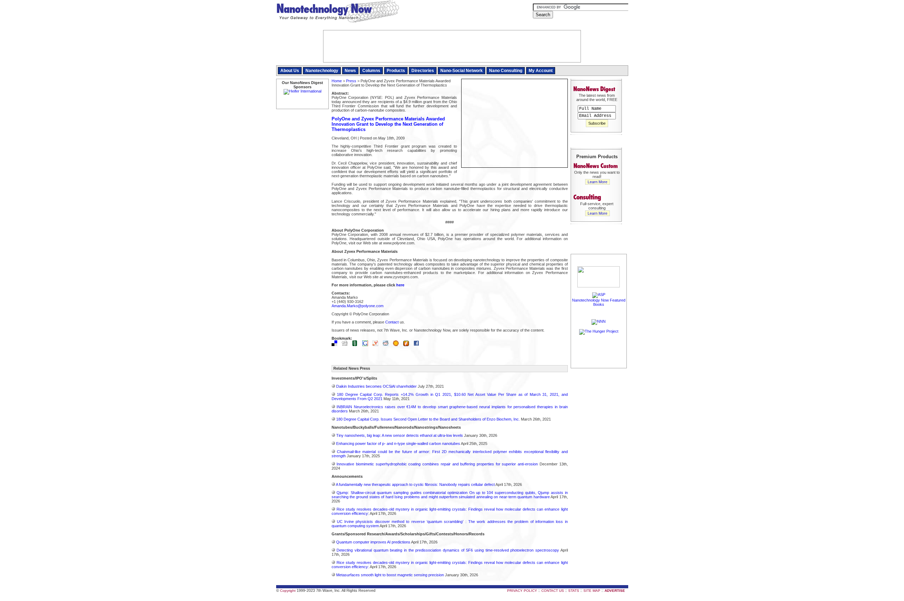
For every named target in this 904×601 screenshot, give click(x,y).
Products (396, 70)
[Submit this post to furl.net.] (407, 345)
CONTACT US (552, 591)
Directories (422, 70)
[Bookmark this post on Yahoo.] (377, 345)
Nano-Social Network (461, 70)
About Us (289, 70)
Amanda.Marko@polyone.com (357, 306)
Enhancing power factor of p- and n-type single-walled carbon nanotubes (398, 443)
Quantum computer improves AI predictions (373, 542)
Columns (371, 70)
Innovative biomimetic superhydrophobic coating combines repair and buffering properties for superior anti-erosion (437, 464)
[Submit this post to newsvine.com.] (356, 345)
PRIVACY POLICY (522, 591)
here (400, 285)
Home (337, 81)
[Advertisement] (599, 476)
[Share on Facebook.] (418, 345)
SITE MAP (591, 591)
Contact (392, 322)
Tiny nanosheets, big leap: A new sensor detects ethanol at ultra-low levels (399, 435)
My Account (541, 70)
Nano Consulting (505, 70)
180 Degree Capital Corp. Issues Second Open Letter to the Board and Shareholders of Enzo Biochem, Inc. (428, 419)
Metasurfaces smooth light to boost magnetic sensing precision (390, 575)
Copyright (288, 591)
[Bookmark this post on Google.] (366, 345)
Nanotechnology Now (337, 12)
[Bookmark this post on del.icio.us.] (336, 345)
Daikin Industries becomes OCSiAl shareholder (376, 386)
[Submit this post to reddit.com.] (387, 345)
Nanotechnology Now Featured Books (598, 302)
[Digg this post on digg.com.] (346, 345)
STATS (573, 591)
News (350, 70)
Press (351, 81)
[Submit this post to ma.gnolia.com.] (397, 345)
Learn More (597, 182)
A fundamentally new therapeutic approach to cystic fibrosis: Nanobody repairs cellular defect (415, 484)
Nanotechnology (321, 70)
